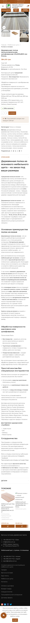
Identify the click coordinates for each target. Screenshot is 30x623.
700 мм (14, 96)
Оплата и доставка (7, 586)
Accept (15, 620)
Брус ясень (5, 576)
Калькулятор (6, 10)
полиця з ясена (12, 138)
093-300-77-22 (20, 2)
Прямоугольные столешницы (6, 516)
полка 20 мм (22, 138)
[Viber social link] (21, 151)
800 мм (19, 96)
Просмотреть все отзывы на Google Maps (15, 460)
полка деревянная (16, 140)
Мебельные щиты (14, 45)
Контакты (4, 581)
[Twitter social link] (13, 151)
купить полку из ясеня (15, 134)
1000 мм (4, 98)
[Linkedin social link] (15, 151)
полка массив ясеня (19, 146)
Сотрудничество (6, 592)
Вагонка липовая (7, 573)
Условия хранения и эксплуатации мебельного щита (13, 566)
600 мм (8, 96)
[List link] (15, 540)
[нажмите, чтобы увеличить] (4, 27)
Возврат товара (6, 589)
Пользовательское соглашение (11, 594)
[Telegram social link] (19, 151)
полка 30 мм (5, 140)
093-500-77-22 (6, 2)
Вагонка (5, 0)
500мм (3, 96)
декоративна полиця (13, 130)
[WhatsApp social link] (17, 151)
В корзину (12, 113)
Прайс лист (16, 10)
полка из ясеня (6, 146)
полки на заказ (18, 148)
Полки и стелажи (7, 46)
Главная (4, 45)
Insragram (20, 456)
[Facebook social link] (11, 151)
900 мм (25, 96)
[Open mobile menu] (2, 6)
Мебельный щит (21, 0)
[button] (8, 526)
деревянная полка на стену (10, 132)
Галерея (4, 570)
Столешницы (5, 514)
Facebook (4, 458)
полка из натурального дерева (16, 144)
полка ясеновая (6, 148)
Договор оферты (6, 597)
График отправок (25, 10)
